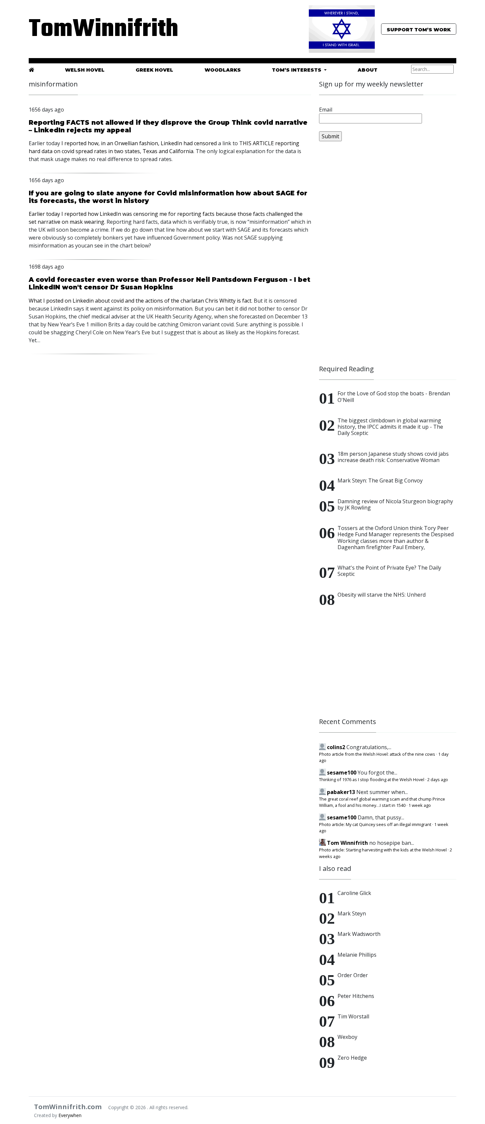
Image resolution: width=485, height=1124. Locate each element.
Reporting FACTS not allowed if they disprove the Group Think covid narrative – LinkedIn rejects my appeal (168, 126)
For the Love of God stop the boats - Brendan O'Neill (394, 396)
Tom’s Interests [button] (297, 70)
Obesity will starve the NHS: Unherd (382, 594)
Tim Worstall (353, 1016)
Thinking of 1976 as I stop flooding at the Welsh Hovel (371, 779)
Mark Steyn (352, 913)
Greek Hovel (154, 70)
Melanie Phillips (357, 954)
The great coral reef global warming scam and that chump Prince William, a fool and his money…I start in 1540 (382, 802)
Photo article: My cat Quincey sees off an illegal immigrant (375, 824)
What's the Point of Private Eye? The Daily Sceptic (389, 571)
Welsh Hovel (85, 70)
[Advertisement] (368, 256)
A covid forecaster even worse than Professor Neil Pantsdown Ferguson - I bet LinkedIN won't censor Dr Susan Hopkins (169, 283)
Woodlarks (223, 70)
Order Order (353, 975)
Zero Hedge (352, 1057)
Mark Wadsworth (359, 934)
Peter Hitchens (356, 996)
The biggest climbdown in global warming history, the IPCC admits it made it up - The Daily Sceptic (390, 427)
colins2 (336, 747)
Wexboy (347, 1037)
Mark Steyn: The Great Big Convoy (380, 480)
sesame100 (341, 772)
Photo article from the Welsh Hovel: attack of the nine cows (377, 754)
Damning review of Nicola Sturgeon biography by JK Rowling (395, 504)
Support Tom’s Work (419, 30)
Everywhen (69, 1115)
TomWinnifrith (97, 30)
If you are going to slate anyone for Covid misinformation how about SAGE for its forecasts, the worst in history (168, 197)
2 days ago (437, 779)
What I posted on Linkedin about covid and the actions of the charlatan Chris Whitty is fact (140, 300)
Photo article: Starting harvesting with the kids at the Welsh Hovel (383, 850)
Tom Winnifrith (347, 842)
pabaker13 (341, 792)
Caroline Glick (354, 893)
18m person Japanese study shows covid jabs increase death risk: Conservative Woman (393, 457)
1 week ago (419, 805)
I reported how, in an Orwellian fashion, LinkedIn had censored (139, 143)
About (367, 70)
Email (325, 109)
